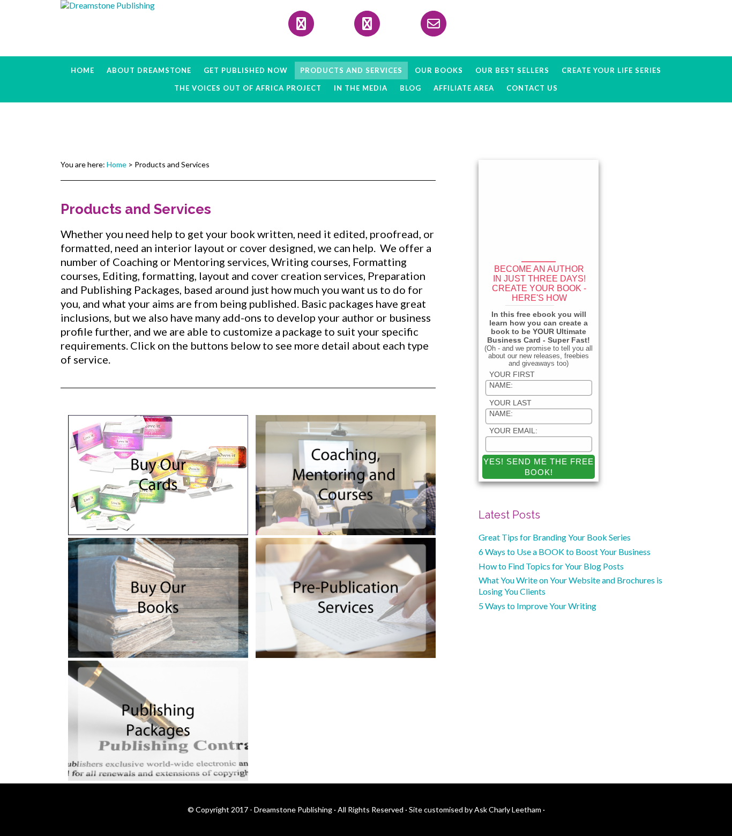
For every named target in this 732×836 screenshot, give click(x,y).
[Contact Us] (433, 23)
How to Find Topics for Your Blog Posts (551, 566)
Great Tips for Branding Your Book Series (555, 537)
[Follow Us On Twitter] (367, 23)
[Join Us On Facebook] (301, 23)
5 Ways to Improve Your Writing (537, 606)
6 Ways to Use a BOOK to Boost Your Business (565, 551)
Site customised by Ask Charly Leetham (475, 809)
